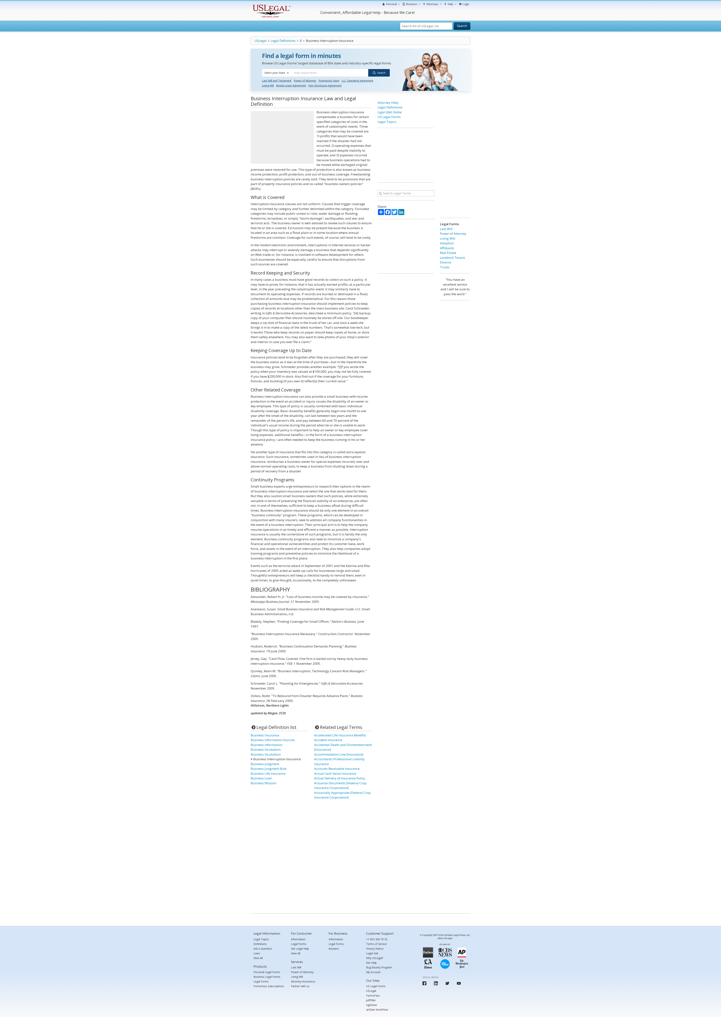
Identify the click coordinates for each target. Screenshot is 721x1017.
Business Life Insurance (268, 773)
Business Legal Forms (266, 977)
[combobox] (276, 73)
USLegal (260, 40)
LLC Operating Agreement (357, 80)
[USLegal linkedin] (436, 983)
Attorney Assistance (303, 981)
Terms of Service (376, 944)
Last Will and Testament (276, 80)
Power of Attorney (305, 80)
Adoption (447, 243)
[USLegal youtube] (459, 983)
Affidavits (447, 248)
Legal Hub (372, 953)
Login (465, 4)
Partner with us (300, 986)
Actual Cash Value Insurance (335, 773)
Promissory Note (328, 80)
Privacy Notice (375, 948)
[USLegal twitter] (447, 983)
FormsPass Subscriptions (268, 986)
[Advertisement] (282, 137)
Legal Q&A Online (390, 112)
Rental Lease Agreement (291, 85)
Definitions (260, 944)
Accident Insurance (328, 740)
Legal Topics (387, 122)
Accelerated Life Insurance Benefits (340, 735)
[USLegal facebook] (424, 983)
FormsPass (373, 995)
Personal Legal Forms (266, 972)
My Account (373, 972)
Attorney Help (388, 102)
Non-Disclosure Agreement (325, 85)
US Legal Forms (389, 117)
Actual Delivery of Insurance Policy (339, 778)
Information (298, 939)
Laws (256, 953)
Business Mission (263, 783)
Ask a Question (262, 948)
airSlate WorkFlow (377, 1009)
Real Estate (448, 253)
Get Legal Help (300, 948)
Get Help (371, 962)
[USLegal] (271, 5)
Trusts (444, 267)
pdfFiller (371, 1000)
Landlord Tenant (452, 257)
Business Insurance (265, 735)
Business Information (266, 745)
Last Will (446, 229)
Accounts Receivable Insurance (337, 768)
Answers (334, 948)
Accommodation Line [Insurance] (338, 754)
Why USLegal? (374, 958)
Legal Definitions (283, 40)
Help (450, 4)
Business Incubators (266, 749)
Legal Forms (261, 981)
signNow (371, 1005)
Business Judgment (265, 764)
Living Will (268, 85)
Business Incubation (266, 754)
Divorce (445, 262)
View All (258, 958)
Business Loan (261, 778)
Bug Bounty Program (379, 967)
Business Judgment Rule (269, 768)
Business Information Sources (273, 740)
